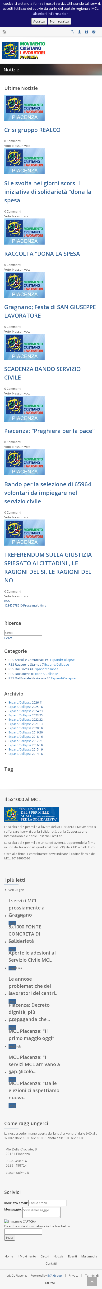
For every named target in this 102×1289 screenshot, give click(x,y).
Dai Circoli (22, 669)
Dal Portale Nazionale (30, 678)
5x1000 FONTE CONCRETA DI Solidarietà (25, 933)
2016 (35, 745)
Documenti (22, 674)
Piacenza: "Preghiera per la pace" (49, 431)
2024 (35, 711)
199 (46, 660)
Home (9, 1256)
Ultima (41, 605)
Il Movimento (27, 1256)
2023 (35, 715)
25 (41, 715)
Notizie (59, 1256)
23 (41, 711)
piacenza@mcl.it (17, 1172)
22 (41, 720)
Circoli (45, 1256)
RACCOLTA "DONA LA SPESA (42, 253)
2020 (35, 728)
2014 (35, 754)
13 (41, 724)
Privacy (73, 1276)
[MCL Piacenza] (24, 50)
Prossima (30, 605)
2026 (35, 702)
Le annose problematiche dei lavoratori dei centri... (34, 986)
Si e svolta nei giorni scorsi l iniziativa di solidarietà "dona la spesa (47, 191)
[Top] (92, 1281)
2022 (35, 720)
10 (21, 605)
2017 (35, 741)
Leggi (12, 923)
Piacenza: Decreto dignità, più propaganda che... (29, 1012)
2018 (35, 737)
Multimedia (89, 1256)
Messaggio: (13, 1209)
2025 (35, 707)
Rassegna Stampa (28, 664)
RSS (7, 600)
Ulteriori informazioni (51, 13)
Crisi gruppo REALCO (32, 130)
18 (41, 707)
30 (48, 678)
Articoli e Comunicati (29, 660)
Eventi (72, 1256)
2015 (35, 749)
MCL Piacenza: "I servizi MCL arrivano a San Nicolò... (34, 1064)
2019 (35, 732)
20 (41, 732)
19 (41, 749)
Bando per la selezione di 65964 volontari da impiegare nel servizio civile (47, 492)
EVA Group (54, 1276)
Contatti (51, 1263)
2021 (35, 724)
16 (41, 737)
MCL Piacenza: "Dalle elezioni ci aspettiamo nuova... (34, 1090)
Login (86, 30)
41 (41, 702)
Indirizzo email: (16, 1203)
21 (41, 741)
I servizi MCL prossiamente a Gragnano (27, 907)
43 (31, 669)
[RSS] (4, 32)
